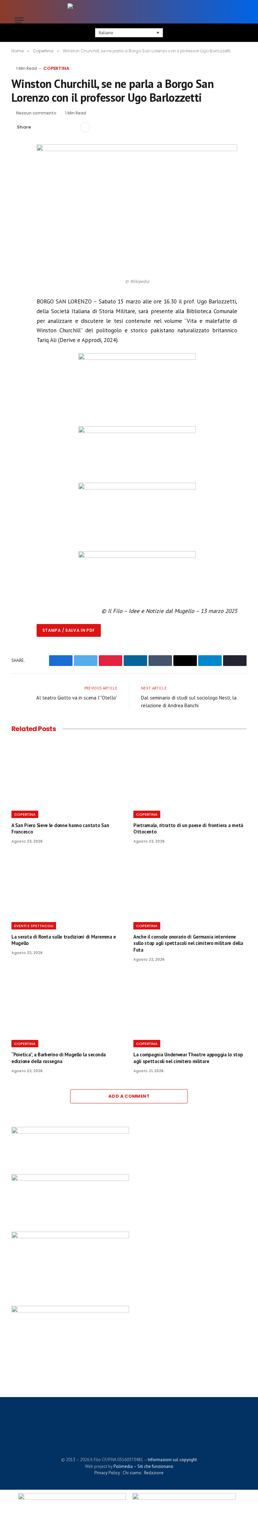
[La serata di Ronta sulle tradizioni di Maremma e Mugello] (68, 885)
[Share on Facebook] (40, 127)
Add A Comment (129, 1096)
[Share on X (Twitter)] (51, 127)
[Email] (17, 212)
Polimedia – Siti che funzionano (143, 1466)
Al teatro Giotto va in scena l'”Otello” (76, 698)
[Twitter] (17, 181)
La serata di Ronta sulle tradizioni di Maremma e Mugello (63, 940)
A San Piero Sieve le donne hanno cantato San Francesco (60, 828)
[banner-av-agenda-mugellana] (137, 358)
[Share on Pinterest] (61, 127)
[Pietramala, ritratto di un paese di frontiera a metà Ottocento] (190, 773)
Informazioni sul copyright (172, 1460)
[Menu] (19, 20)
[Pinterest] (17, 197)
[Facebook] (17, 166)
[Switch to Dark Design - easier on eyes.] (229, 20)
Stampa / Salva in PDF (68, 630)
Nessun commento (36, 113)
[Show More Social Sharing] (85, 127)
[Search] (240, 20)
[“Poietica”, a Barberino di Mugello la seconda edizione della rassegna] (68, 1003)
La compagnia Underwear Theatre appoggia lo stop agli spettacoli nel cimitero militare (188, 1057)
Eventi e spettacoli (33, 925)
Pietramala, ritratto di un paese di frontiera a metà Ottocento (188, 828)
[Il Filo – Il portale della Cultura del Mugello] (129, 20)
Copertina (56, 68)
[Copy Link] (72, 127)
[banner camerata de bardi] (137, 431)
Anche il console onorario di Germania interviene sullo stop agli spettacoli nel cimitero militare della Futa (188, 943)
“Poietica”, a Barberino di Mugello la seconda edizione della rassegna (58, 1057)
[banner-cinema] (137, 487)
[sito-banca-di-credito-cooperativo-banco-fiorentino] (137, 556)
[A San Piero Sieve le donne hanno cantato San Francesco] (68, 773)
